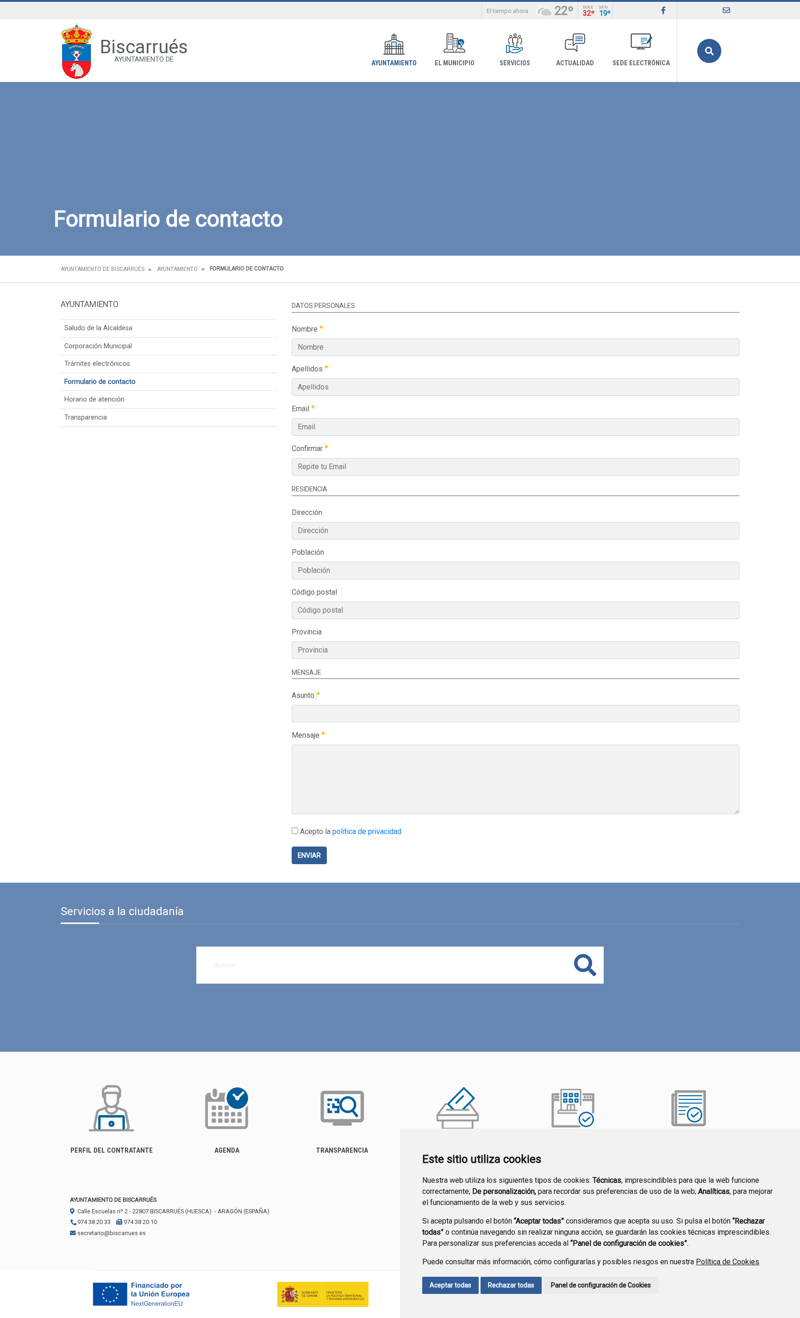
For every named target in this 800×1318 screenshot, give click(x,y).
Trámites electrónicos (97, 364)
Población (308, 552)
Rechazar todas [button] (511, 1285)
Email (301, 408)
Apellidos (308, 368)
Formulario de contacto (100, 382)
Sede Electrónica (641, 63)
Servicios (515, 63)
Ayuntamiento (394, 63)
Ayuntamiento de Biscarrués (102, 269)
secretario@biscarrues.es (111, 1233)
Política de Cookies (727, 1261)
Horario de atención (94, 399)
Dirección (307, 512)
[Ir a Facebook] (663, 10)
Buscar (709, 51)
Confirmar (308, 448)
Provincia (307, 632)
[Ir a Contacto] (726, 10)
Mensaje (306, 735)
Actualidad (575, 63)
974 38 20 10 (139, 1221)
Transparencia (85, 417)
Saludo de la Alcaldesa (98, 328)
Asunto (304, 695)
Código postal (314, 592)
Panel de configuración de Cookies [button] (601, 1285)
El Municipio (455, 63)
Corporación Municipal (98, 346)
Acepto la (349, 831)
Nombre (305, 329)
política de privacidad (366, 831)
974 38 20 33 (93, 1221)
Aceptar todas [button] (450, 1285)
